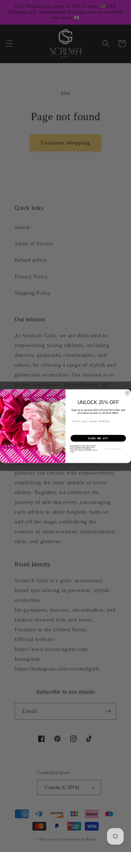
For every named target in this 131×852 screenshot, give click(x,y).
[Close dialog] (127, 393)
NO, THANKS (113, 449)
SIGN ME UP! (98, 438)
